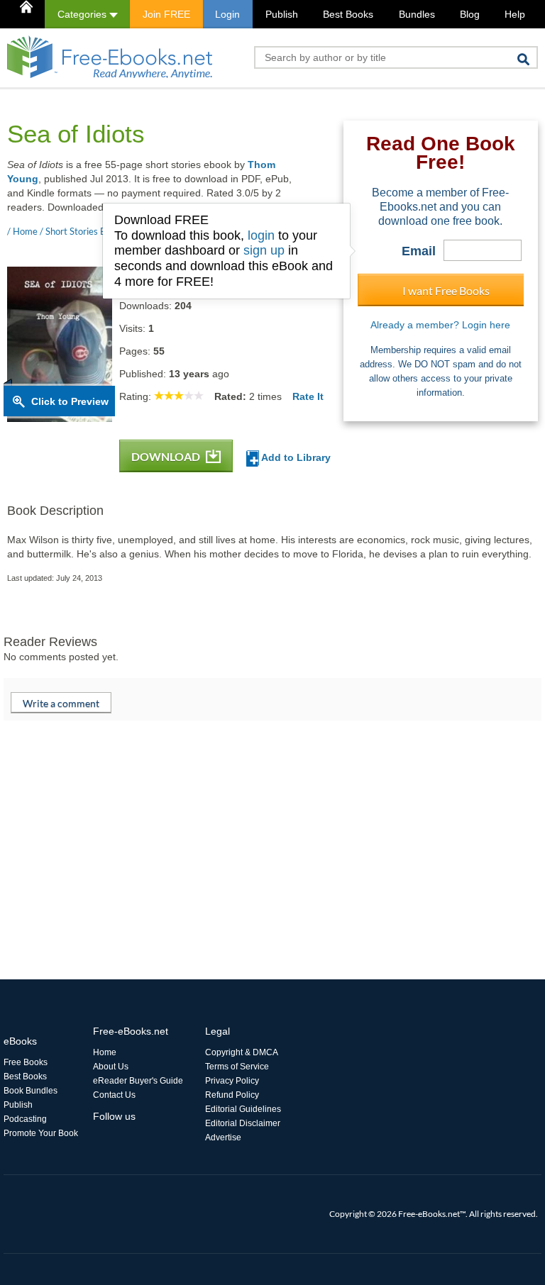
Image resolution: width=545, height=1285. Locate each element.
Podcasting (25, 1119)
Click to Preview (70, 401)
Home (104, 1052)
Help (515, 14)
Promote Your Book (41, 1133)
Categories (83, 14)
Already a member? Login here (440, 324)
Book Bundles (30, 1091)
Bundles (417, 14)
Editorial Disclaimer (242, 1123)
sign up (264, 250)
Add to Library (295, 457)
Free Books (26, 1062)
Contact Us (114, 1095)
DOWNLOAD (166, 456)
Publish (281, 14)
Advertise (223, 1137)
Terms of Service (237, 1067)
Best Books (348, 14)
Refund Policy (232, 1095)
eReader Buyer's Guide (138, 1081)
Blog (470, 14)
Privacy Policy (232, 1081)
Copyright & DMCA (241, 1052)
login (261, 235)
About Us (110, 1067)
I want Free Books (446, 290)
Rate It (308, 396)
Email (419, 251)
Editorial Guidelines (243, 1109)
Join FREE (166, 14)
